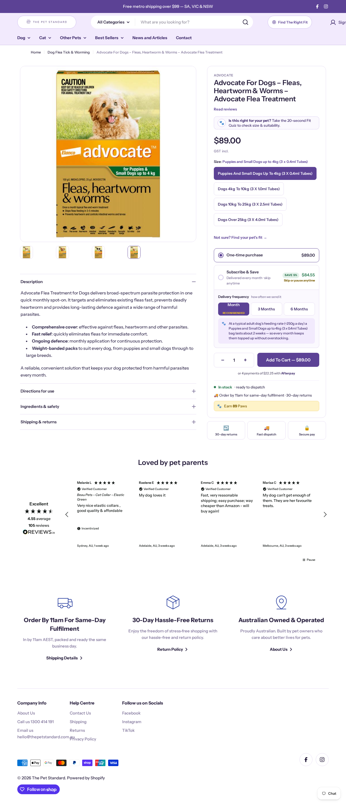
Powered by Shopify (86, 777)
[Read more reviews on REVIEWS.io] (39, 532)
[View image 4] (134, 252)
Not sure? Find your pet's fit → (240, 237)
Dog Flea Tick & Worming (69, 52)
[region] (196, 514)
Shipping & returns (38, 421)
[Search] (245, 22)
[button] (67, 514)
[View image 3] (98, 252)
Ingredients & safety (40, 406)
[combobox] (172, 22)
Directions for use (37, 391)
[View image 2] (62, 252)
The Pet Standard (48, 777)
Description (32, 281)
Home (36, 52)
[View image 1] (26, 252)
